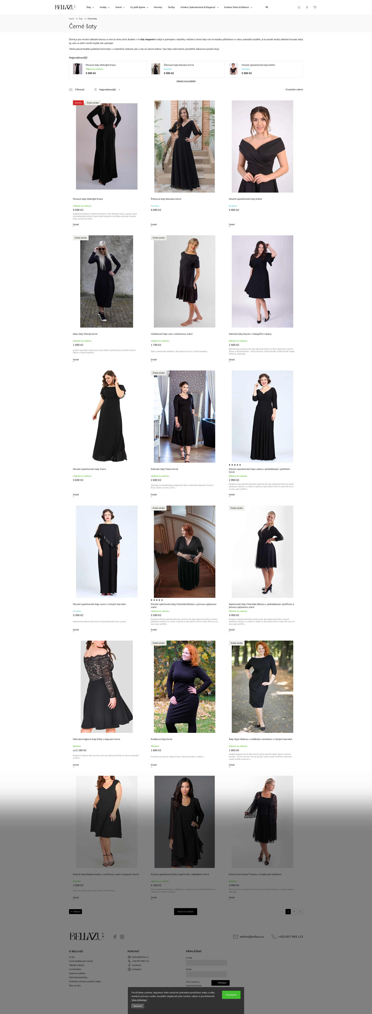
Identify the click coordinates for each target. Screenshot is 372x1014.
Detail (76, 224)
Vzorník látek (75, 969)
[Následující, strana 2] (294, 911)
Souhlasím (231, 994)
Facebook (115, 937)
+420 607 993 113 (290, 936)
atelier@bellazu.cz (252, 936)
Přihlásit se (222, 984)
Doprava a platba (77, 973)
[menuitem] (90, 7)
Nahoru (76, 911)
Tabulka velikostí (76, 965)
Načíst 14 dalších (186, 911)
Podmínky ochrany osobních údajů (85, 981)
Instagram (122, 937)
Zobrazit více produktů (186, 81)
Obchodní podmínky (78, 977)
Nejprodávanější (107, 89)
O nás (72, 957)
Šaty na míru (75, 985)
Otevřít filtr (76, 90)
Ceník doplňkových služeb (81, 961)
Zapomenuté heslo (194, 985)
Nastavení (138, 1006)
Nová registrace (193, 982)
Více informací (139, 1000)
